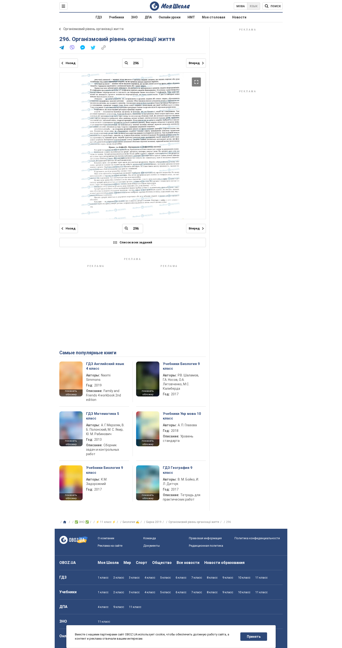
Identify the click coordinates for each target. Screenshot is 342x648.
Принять (254, 636)
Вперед (194, 63)
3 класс (134, 577)
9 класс (227, 577)
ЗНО (134, 17)
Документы (151, 545)
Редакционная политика (206, 545)
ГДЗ (99, 17)
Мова (240, 6)
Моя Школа (108, 562)
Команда (149, 538)
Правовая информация (205, 538)
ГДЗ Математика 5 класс (102, 416)
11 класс (261, 577)
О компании (106, 538)
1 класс (103, 577)
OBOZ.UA (67, 562)
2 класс (118, 577)
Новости (239, 17)
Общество (162, 562)
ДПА (148, 17)
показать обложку (71, 392)
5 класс (165, 577)
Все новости (188, 562)
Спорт (141, 562)
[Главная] (65, 522)
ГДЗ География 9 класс (177, 470)
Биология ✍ (131, 522)
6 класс (181, 577)
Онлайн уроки (170, 17)
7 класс (196, 577)
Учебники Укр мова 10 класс (182, 416)
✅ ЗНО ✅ (82, 522)
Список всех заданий (136, 242)
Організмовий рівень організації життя (93, 29)
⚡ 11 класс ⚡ (106, 522)
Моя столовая (213, 17)
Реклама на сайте (110, 545)
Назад (70, 63)
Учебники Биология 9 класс (181, 366)
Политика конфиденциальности (257, 538)
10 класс (244, 577)
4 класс (149, 577)
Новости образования (224, 562)
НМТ (191, 17)
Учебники (116, 17)
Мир (127, 562)
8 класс (212, 577)
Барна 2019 (153, 522)
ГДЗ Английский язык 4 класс (105, 366)
